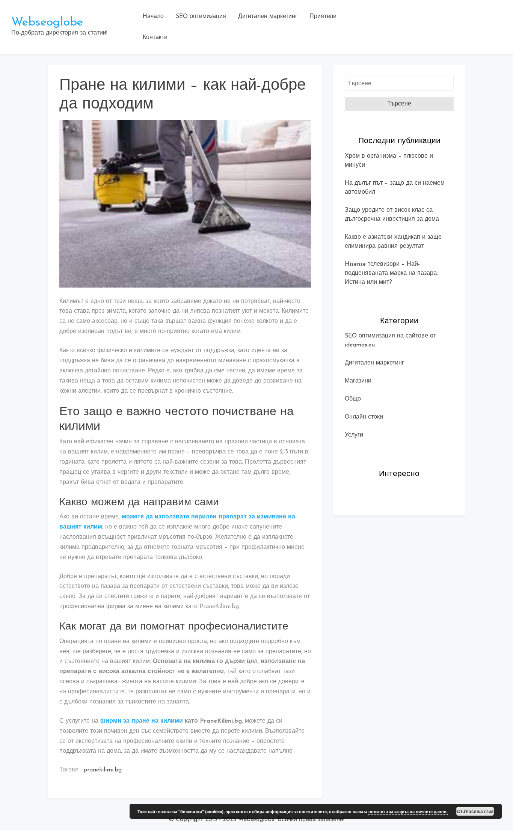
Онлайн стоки (364, 417)
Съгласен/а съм (475, 811)
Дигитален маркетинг (267, 17)
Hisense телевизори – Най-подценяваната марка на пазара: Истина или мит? (391, 273)
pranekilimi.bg (102, 770)
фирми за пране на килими (141, 721)
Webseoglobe (47, 23)
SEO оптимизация (201, 17)
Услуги (354, 435)
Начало (153, 17)
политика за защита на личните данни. (408, 811)
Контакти (155, 38)
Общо (353, 399)
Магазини (358, 381)
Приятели (322, 17)
